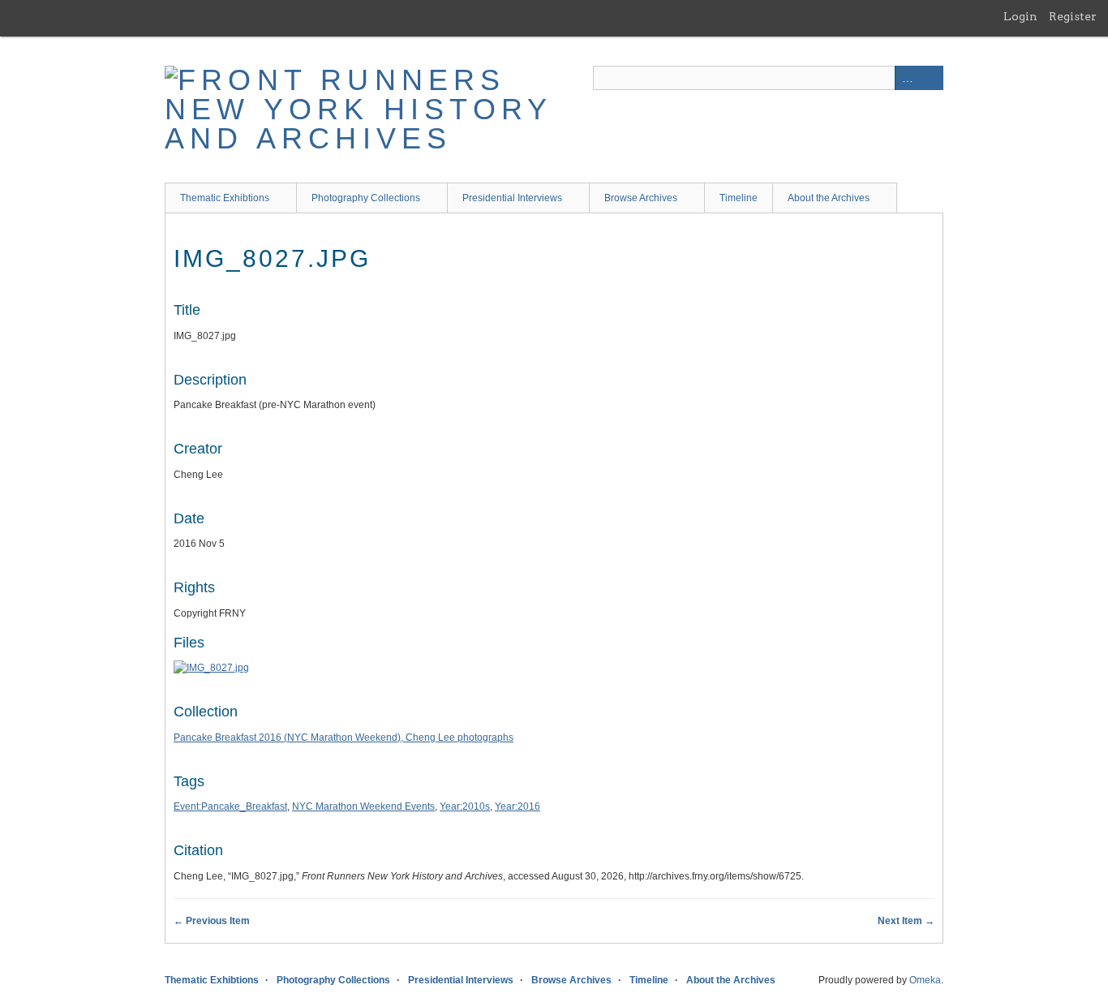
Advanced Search (907, 78)
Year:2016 (517, 806)
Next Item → (906, 921)
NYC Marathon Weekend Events (363, 806)
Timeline (738, 198)
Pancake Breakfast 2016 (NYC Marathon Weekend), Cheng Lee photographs (343, 737)
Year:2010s (465, 806)
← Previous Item (212, 921)
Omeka (925, 980)
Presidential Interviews (512, 198)
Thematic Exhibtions (224, 198)
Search (931, 78)
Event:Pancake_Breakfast (230, 806)
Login (1020, 16)
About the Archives (829, 198)
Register (1073, 16)
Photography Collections (365, 198)
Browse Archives (640, 198)
